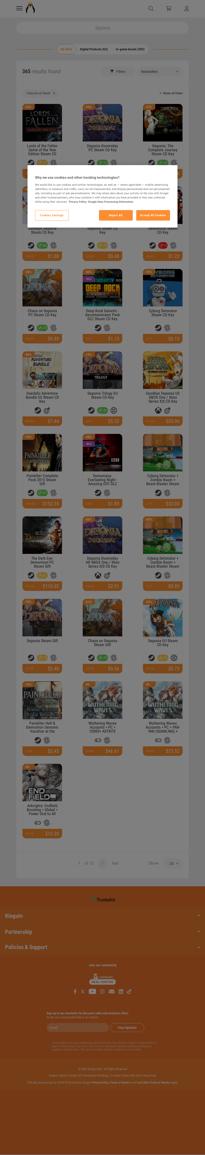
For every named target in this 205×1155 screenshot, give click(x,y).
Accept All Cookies (153, 215)
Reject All (115, 215)
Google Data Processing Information (110, 201)
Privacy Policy (78, 201)
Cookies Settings (52, 215)
